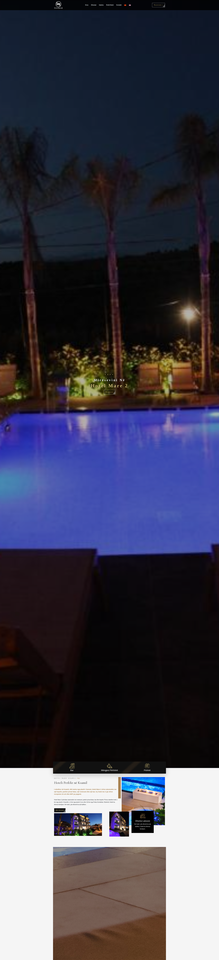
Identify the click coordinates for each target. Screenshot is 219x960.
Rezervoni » (158, 5)
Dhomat (93, 5)
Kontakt (118, 5)
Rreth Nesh (110, 5)
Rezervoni (109, 392)
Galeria (101, 5)
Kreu (86, 5)
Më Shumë (60, 810)
